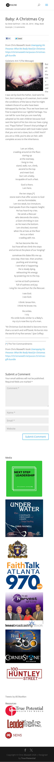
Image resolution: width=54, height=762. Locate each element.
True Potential (28, 758)
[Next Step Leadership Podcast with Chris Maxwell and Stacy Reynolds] (24, 496)
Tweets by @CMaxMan (15, 696)
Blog (37, 24)
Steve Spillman (14, 24)
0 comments (20, 27)
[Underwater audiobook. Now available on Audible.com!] (24, 536)
